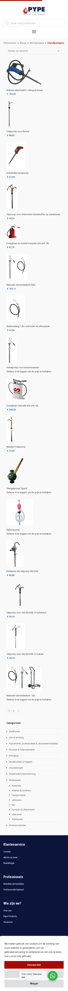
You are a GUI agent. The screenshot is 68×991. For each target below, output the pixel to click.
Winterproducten (17, 825)
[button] (34, 31)
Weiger (34, 983)
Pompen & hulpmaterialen (22, 749)
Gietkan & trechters (21, 790)
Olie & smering (16, 737)
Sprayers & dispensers (23, 809)
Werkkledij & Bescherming (22, 774)
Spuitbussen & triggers (20, 761)
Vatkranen (17, 814)
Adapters (16, 785)
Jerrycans (16, 800)
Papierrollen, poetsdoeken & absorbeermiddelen (33, 743)
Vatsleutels (17, 819)
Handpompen (19, 795)
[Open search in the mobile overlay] (34, 23)
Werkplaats (15, 780)
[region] (34, 963)
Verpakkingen (16, 768)
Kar (13, 805)
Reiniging (13, 755)
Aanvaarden (34, 964)
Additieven (14, 731)
